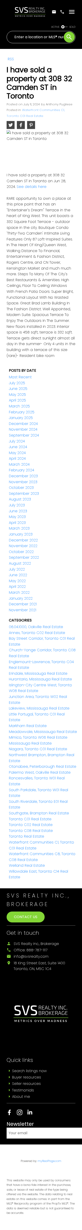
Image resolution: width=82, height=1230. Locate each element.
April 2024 (17, 458)
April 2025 (17, 400)
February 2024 (21, 470)
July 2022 (17, 569)
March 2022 (19, 592)
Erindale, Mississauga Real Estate (38, 673)
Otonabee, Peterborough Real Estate (42, 766)
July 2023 (17, 505)
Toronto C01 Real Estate (30, 819)
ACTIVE (55, 27)
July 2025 (17, 383)
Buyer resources (26, 1077)
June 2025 (18, 388)
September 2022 (24, 557)
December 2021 (23, 604)
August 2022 (20, 563)
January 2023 (21, 534)
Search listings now (29, 1070)
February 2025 (21, 412)
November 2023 (23, 482)
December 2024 (23, 423)
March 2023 (19, 528)
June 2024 (18, 447)
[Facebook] (12, 1113)
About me (21, 1096)
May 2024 (17, 452)
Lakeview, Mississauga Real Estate (39, 708)
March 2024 (19, 464)
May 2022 (17, 580)
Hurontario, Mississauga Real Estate (40, 679)
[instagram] (22, 1113)
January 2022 (21, 598)
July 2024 (17, 441)
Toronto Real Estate (26, 836)
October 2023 (21, 487)
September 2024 (24, 435)
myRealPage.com (49, 1161)
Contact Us (25, 916)
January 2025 (21, 417)
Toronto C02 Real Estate (31, 824)
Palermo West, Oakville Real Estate (40, 772)
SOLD (72, 27)
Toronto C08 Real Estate (31, 830)
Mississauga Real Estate (30, 743)
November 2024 (23, 429)
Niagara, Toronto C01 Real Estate (38, 749)
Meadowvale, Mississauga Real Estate (43, 731)
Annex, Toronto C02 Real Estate (37, 632)
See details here (31, 186)
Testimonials (23, 1090)
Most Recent (20, 377)
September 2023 (24, 493)
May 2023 (17, 516)
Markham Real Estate (28, 725)
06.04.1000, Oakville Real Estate (36, 626)
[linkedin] (31, 1113)
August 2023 (20, 499)
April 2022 (17, 586)
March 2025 (19, 406)
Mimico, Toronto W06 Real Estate (38, 737)
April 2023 (17, 522)
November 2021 (22, 610)
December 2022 (23, 540)
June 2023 (18, 511)
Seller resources (26, 1083)
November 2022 (23, 545)
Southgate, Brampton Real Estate (39, 813)
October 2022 (21, 551)
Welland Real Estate (27, 865)
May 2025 (17, 394)
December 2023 (23, 476)
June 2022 (18, 575)
